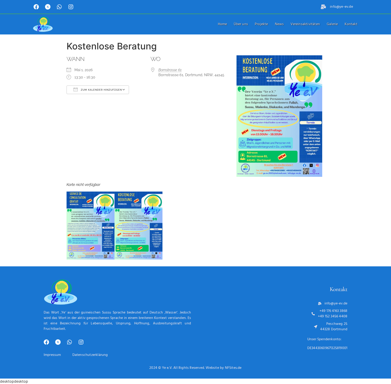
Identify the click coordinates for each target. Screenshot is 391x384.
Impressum (52, 355)
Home (222, 24)
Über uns (241, 24)
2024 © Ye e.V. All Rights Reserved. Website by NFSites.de (195, 368)
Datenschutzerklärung (90, 355)
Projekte (261, 24)
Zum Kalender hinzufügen (101, 89)
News (279, 24)
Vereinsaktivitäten (305, 24)
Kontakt (351, 24)
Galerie (332, 24)
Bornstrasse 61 (170, 70)
